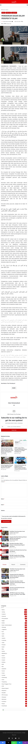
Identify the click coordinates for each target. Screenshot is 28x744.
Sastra (3, 651)
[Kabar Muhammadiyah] (14, 2)
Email (2, 504)
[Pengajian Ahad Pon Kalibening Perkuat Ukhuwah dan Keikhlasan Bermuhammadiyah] (5, 538)
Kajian (3, 620)
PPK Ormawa (5, 694)
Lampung (4, 640)
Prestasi (3, 644)
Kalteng (3, 662)
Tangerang (4, 681)
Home (3, 9)
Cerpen (3, 660)
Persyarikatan (5, 618)
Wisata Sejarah (5, 688)
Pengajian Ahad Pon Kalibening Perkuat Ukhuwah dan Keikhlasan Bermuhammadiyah (18, 538)
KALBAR (4, 692)
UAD (14, 388)
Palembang (4, 677)
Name (2, 498)
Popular (4, 564)
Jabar (3, 642)
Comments (22, 564)
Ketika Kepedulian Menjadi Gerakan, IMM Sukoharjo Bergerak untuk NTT (7, 466)
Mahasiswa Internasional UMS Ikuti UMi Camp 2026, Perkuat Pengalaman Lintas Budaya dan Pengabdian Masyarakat (7, 450)
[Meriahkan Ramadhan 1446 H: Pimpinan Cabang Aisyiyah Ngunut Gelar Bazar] (5, 545)
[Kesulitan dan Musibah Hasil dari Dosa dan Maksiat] (5, 551)
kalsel (3, 646)
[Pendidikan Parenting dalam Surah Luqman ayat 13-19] (5, 533)
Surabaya (4, 701)
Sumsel (3, 657)
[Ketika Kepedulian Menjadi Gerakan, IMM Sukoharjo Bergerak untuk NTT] (7, 460)
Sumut (3, 670)
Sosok (3, 655)
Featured (8, 12)
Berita (7, 9)
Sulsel (3, 673)
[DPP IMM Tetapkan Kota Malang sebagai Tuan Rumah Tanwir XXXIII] (5, 557)
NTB (3, 686)
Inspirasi (4, 614)
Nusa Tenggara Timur (6, 684)
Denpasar (4, 697)
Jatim (3, 633)
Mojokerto (4, 690)
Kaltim (3, 622)
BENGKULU (4, 653)
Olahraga (4, 627)
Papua (3, 703)
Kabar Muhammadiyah (7, 21)
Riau (3, 649)
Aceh (3, 679)
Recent (13, 564)
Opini (3, 636)
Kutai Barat (4, 705)
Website (3, 510)
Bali (2, 666)
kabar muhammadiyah (7, 625)
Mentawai (4, 699)
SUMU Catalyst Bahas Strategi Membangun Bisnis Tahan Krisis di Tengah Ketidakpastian (21, 449)
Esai (3, 631)
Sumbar (3, 675)
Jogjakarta (14, 12)
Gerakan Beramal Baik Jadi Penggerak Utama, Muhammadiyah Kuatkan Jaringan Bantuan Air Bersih (21, 467)
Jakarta (3, 638)
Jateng (3, 611)
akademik (4, 668)
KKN (3, 664)
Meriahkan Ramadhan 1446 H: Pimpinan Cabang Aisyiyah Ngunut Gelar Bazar (17, 545)
